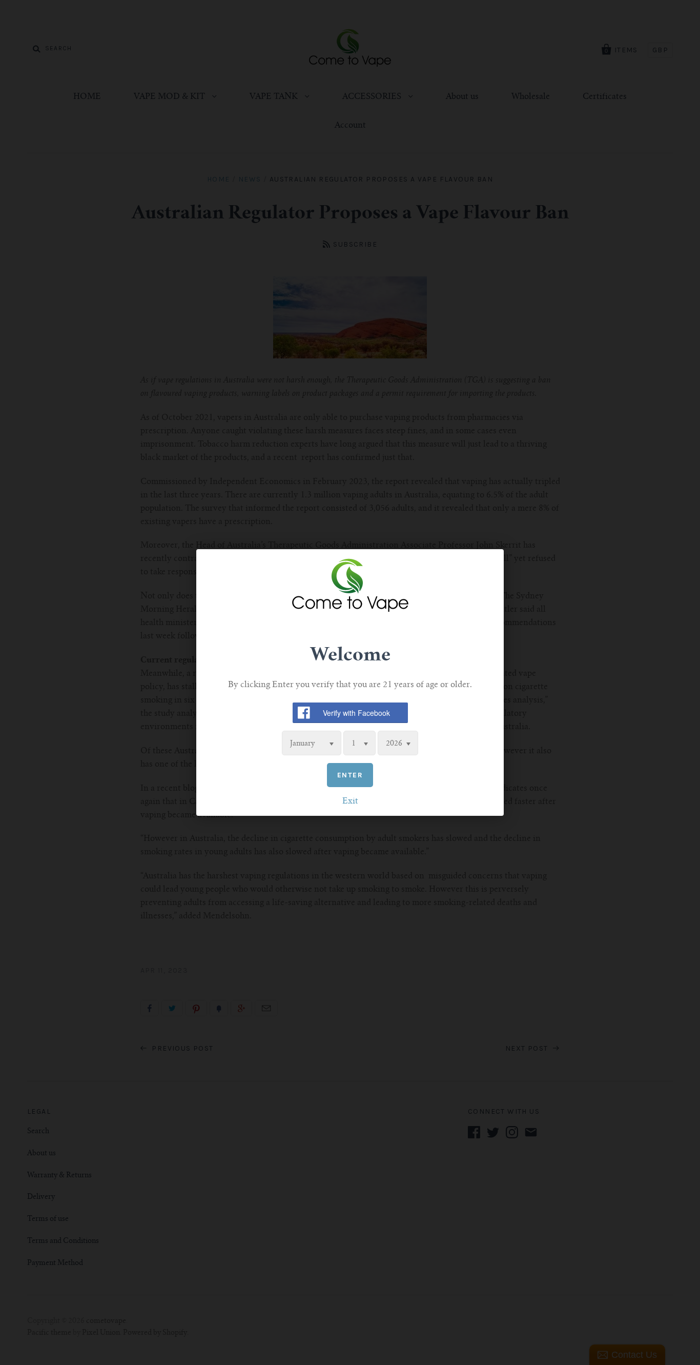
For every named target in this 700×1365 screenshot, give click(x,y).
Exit (350, 801)
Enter (350, 775)
